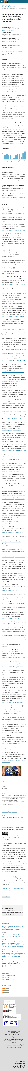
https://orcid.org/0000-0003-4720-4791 (9, 41)
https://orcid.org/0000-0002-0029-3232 (9, 30)
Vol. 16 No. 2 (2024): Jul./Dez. (8, 6)
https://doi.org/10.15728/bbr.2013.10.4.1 (12, 532)
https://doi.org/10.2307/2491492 (10, 471)
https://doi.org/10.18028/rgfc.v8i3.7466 (13, 631)
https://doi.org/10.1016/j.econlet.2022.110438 (14, 361)
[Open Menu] (1, 1)
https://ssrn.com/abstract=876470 (10, 618)
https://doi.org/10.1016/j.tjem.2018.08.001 (13, 213)
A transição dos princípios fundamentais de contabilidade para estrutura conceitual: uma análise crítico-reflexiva (13, 936)
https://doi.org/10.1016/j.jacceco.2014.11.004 (13, 230)
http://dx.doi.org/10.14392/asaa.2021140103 (13, 284)
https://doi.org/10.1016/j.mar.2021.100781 (13, 603)
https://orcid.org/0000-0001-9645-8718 (9, 35)
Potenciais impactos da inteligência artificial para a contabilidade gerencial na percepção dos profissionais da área (13, 963)
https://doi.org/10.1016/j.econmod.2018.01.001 (14, 450)
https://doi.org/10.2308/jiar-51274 (13, 419)
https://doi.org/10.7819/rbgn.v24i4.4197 (12, 702)
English (7, 977)
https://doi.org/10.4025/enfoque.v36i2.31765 (13, 303)
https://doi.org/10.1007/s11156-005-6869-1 (13, 372)
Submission (6, 897)
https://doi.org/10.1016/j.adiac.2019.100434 (13, 499)
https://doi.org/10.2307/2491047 (10, 460)
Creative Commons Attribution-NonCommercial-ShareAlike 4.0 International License (13, 837)
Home (3, 5)
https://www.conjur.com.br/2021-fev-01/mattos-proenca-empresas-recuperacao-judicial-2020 (13, 543)
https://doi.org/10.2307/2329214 (10, 590)
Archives (8, 5)
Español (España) (9, 979)
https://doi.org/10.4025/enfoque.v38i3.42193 (13, 316)
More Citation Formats (8, 804)
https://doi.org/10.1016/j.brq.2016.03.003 (12, 667)
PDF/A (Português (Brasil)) (10, 781)
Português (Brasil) (10, 975)
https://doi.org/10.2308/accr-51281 (11, 743)
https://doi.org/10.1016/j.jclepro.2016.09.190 (13, 557)
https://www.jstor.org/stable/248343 (11, 430)
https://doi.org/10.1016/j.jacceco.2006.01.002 (13, 657)
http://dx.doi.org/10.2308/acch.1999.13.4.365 (13, 441)
